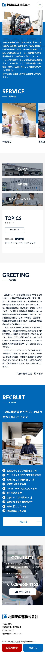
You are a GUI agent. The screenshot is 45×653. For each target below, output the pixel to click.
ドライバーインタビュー (22, 199)
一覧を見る (22, 521)
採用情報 (23, 184)
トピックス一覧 (14, 230)
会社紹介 (23, 169)
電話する (33, 647)
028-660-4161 (24, 584)
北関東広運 (15, 642)
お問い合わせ (24, 591)
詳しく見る (19, 123)
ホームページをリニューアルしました (20, 242)
